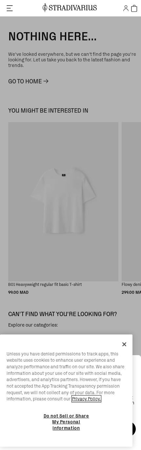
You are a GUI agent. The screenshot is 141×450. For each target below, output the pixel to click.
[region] (66, 390)
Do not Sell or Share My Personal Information (66, 422)
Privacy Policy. (86, 399)
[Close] (124, 344)
